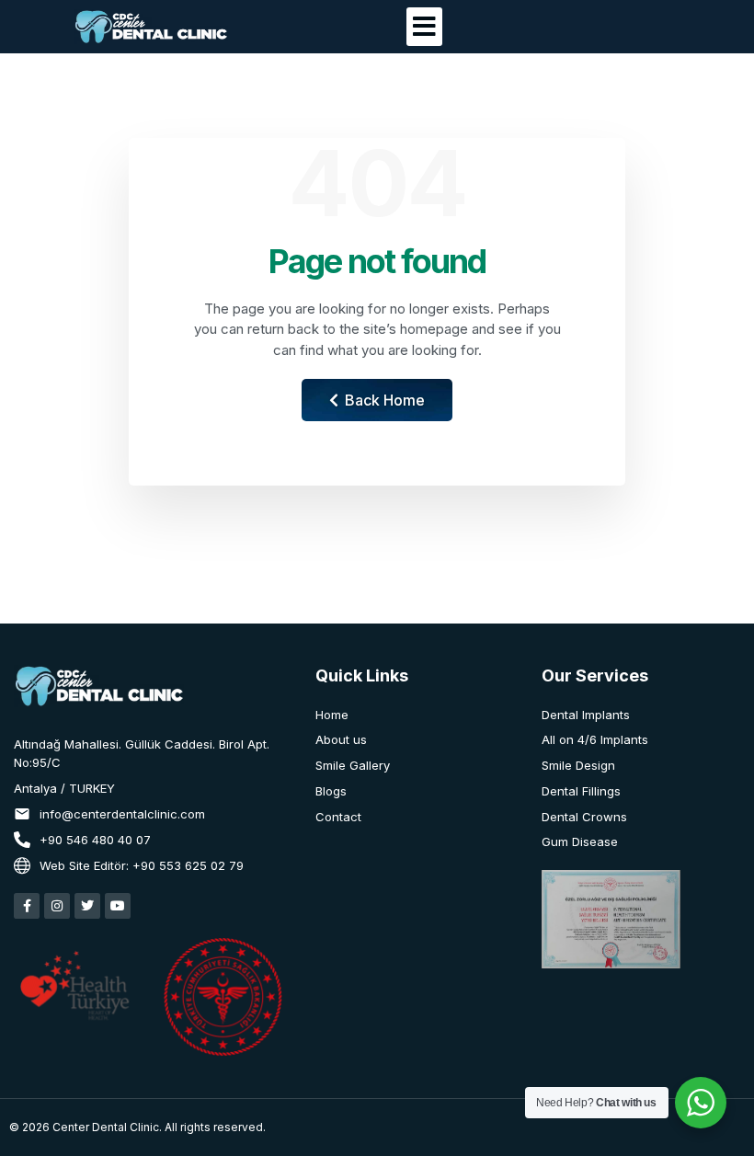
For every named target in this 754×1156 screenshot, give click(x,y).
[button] (424, 26)
